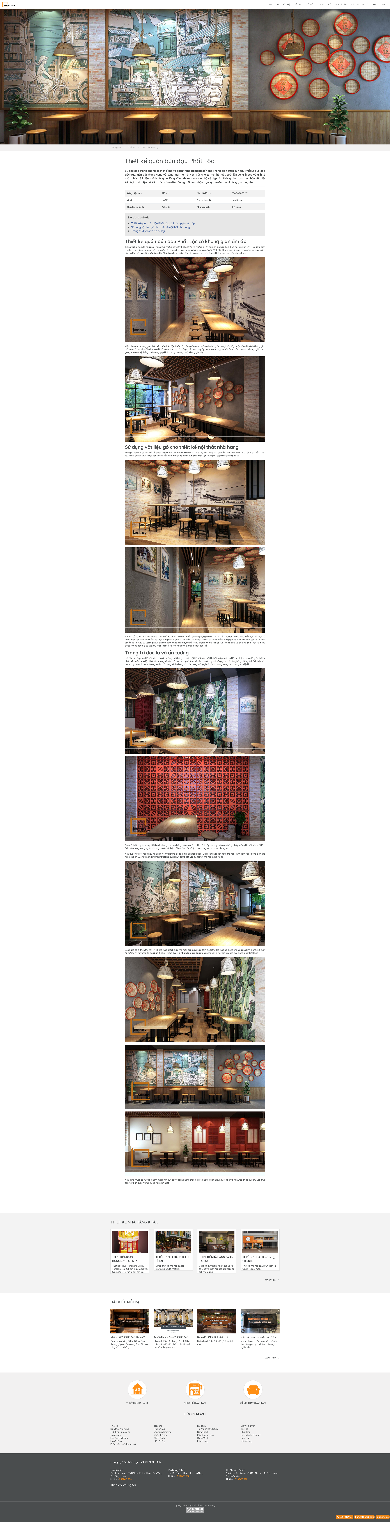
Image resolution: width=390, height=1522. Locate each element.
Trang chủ (273, 4)
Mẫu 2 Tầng (159, 1441)
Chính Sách (159, 1438)
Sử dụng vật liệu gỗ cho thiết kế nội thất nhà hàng (160, 227)
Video (375, 4)
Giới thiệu (286, 4)
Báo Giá (245, 1438)
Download (202, 1431)
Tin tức (365, 4)
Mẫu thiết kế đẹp (205, 1435)
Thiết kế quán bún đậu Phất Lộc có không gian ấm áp (163, 223)
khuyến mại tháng (119, 1438)
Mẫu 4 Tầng (246, 1441)
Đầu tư (297, 4)
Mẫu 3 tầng (202, 1441)
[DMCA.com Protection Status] (195, 1509)
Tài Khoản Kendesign (207, 1428)
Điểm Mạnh (202, 1438)
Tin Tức (244, 1428)
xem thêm (270, 1280)
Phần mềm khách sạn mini (123, 1444)
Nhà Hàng (245, 1431)
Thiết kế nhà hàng (149, 147)
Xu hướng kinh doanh (251, 1435)
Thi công (320, 4)
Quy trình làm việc (162, 1431)
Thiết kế (308, 4)
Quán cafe (115, 1435)
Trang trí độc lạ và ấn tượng (148, 231)
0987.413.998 (125, 1479)
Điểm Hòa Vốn (248, 1425)
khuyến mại (159, 1428)
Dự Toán (201, 1425)
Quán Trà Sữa (160, 1435)
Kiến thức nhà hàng (338, 4)
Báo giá (355, 4)
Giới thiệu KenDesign (120, 1431)
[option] (195, 76)
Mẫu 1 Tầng (116, 1441)
